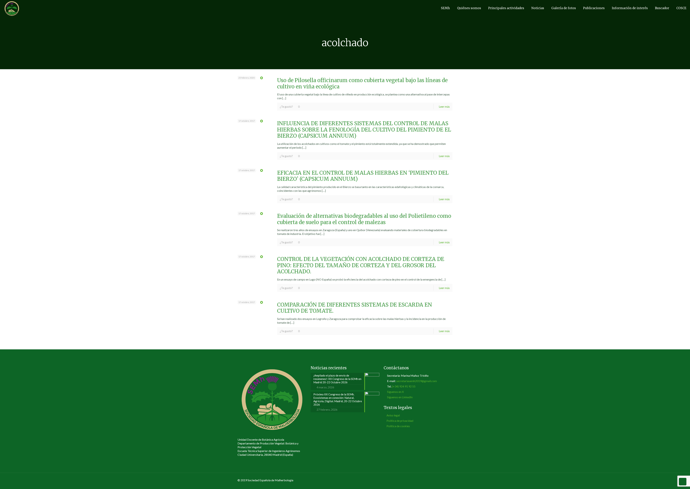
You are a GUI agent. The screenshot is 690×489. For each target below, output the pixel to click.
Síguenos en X (395, 391)
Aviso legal (393, 415)
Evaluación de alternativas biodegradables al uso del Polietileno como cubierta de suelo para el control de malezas (364, 219)
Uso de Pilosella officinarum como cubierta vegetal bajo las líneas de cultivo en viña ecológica (362, 83)
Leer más (444, 106)
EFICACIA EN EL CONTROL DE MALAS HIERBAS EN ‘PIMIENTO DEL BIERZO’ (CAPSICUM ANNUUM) (362, 176)
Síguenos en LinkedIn (400, 397)
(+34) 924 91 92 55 (403, 386)
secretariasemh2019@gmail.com (416, 381)
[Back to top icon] (448, 480)
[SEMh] (12, 8)
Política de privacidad (400, 420)
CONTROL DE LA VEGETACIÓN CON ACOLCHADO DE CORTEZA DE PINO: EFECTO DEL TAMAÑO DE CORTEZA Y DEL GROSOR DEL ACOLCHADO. (360, 265)
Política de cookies (398, 426)
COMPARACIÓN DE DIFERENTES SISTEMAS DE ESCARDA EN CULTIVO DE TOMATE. (354, 308)
